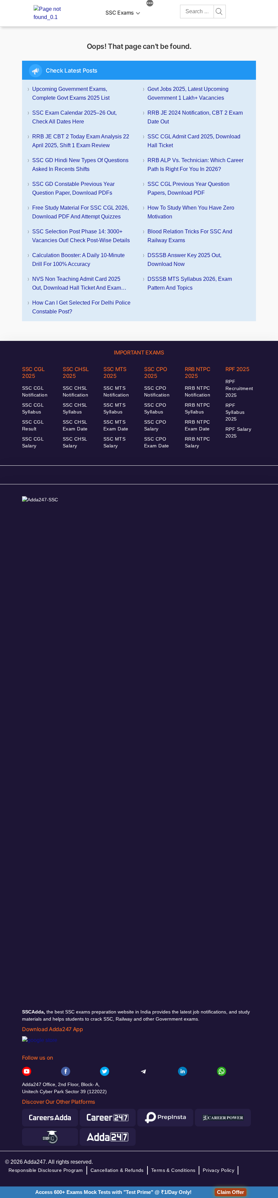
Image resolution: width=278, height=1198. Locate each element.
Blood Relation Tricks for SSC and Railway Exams (189, 236)
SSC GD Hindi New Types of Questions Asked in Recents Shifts (80, 164)
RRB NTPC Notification (197, 391)
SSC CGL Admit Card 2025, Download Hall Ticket (193, 141)
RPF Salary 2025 (238, 432)
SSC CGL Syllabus (32, 408)
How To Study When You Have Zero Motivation (190, 212)
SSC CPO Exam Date (156, 442)
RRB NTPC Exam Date (197, 425)
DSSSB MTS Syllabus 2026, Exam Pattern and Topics (189, 283)
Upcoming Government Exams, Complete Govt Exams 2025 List (71, 93)
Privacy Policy (218, 1170)
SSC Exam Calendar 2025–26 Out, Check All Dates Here (74, 117)
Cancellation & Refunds (117, 1170)
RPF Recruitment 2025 (239, 388)
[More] (150, 4)
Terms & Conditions (173, 1170)
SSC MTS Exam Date (115, 425)
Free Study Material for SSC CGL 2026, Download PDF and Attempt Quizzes (80, 212)
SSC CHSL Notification (75, 391)
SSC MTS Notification (116, 391)
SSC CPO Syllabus (155, 408)
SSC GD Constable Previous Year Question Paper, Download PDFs (73, 188)
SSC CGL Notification (34, 391)
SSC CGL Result (32, 425)
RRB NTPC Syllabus (197, 408)
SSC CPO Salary (155, 425)
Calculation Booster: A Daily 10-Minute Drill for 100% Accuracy (78, 259)
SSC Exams (119, 12)
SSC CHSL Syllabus (75, 408)
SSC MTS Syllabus (114, 408)
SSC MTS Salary (114, 442)
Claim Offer (230, 1192)
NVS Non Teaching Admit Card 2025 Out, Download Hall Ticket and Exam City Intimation (76, 284)
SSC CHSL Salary (75, 442)
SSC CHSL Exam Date (75, 425)
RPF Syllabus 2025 (234, 412)
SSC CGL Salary (32, 442)
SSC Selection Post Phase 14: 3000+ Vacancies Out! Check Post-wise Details (81, 236)
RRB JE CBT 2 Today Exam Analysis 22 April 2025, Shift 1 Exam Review (80, 141)
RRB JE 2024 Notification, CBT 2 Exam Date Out (195, 117)
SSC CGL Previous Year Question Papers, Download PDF (188, 188)
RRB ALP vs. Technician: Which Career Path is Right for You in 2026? (195, 164)
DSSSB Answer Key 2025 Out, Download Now (184, 259)
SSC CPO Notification (157, 391)
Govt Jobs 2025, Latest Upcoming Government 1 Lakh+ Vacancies (188, 93)
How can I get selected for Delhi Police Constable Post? (81, 307)
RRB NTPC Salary (197, 442)
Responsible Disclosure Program (45, 1170)
